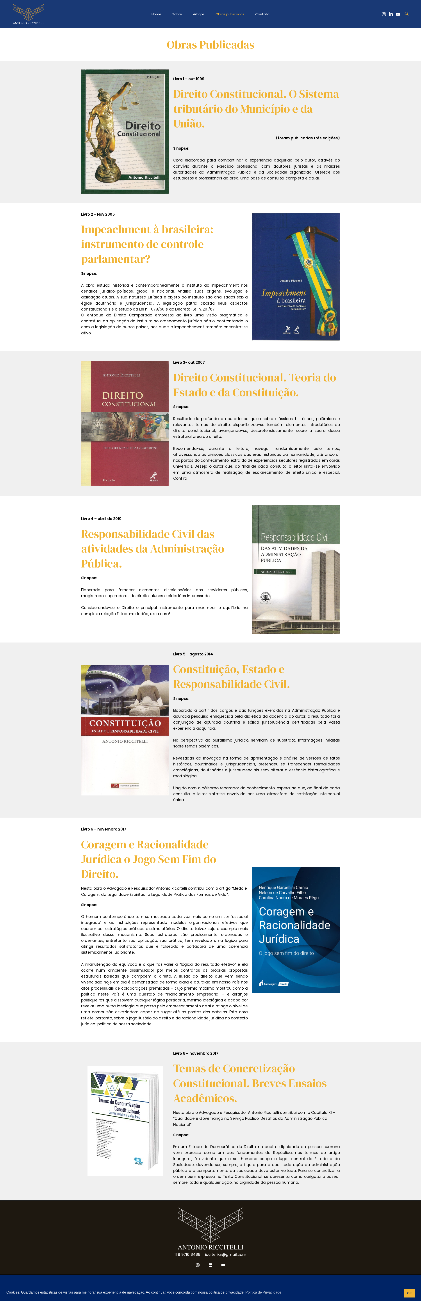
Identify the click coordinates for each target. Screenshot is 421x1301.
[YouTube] (398, 14)
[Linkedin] (391, 14)
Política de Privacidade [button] (263, 1292)
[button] (407, 14)
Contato (262, 14)
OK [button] (409, 1293)
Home (156, 14)
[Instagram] (384, 14)
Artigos (199, 14)
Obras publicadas (230, 14)
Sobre (177, 14)
